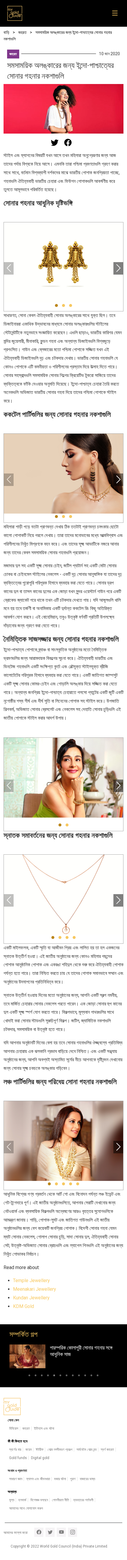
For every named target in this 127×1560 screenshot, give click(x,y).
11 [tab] (91, 1376)
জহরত (13, 54)
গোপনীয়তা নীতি (60, 1500)
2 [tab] (35, 1376)
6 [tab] (60, 1376)
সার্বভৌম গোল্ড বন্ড (86, 1449)
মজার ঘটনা (60, 1479)
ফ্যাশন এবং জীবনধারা (38, 1479)
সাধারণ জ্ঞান (15, 1479)
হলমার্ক (22, 1500)
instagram (72, 1532)
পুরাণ (73, 1479)
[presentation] (9, 268)
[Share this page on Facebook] (68, 142)
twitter (50, 1532)
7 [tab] (67, 1376)
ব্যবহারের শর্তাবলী (83, 1500)
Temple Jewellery (31, 1280)
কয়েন (28, 1449)
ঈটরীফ (39, 1449)
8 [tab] (73, 1376)
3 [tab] (42, 1376)
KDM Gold (23, 1306)
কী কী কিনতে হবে (17, 1441)
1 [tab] (29, 1376)
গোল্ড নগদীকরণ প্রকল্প (60, 1449)
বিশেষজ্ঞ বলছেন (39, 1500)
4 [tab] (48, 1376)
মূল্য (11, 1500)
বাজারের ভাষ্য (87, 1479)
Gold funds (18, 1458)
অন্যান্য (12, 1492)
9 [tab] (79, 1376)
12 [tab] (98, 1376)
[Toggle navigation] (117, 13)
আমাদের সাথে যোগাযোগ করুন (26, 1508)
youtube (61, 1532)
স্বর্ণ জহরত (107, 1449)
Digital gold (40, 1458)
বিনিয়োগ (13, 1428)
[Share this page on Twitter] (54, 142)
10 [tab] (85, 1376)
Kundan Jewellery (31, 1298)
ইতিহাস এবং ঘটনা (44, 1428)
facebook (38, 1532)
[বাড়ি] (14, 13)
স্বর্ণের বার (15, 1449)
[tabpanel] (63, 1356)
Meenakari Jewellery (34, 1289)
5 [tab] (54, 1376)
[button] (56, 305)
